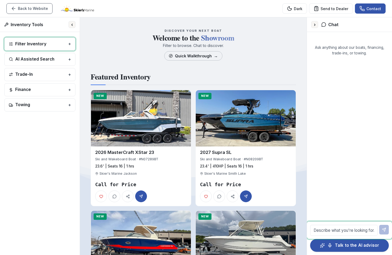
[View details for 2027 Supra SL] (246, 148)
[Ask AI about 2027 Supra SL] (219, 196)
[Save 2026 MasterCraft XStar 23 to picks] (101, 196)
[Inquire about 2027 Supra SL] (246, 196)
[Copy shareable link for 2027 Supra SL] (232, 196)
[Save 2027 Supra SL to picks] (206, 196)
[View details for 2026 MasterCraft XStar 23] (141, 148)
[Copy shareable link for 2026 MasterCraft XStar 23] (128, 196)
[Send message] (384, 229)
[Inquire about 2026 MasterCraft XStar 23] (141, 196)
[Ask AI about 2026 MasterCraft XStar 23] (114, 196)
